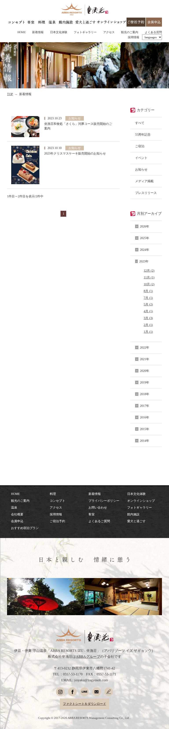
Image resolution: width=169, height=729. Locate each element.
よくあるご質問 (99, 521)
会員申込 (17, 521)
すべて (139, 123)
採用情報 (133, 37)
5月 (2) (148, 304)
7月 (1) (148, 298)
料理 (53, 494)
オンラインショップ (141, 500)
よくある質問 (153, 32)
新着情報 (38, 32)
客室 (91, 514)
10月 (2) (149, 284)
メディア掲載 (144, 181)
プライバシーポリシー (103, 500)
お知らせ (141, 169)
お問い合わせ (97, 507)
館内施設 (133, 514)
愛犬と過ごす (136, 521)
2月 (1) (148, 325)
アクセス (109, 32)
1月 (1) (148, 331)
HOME (21, 32)
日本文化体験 (58, 32)
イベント (141, 158)
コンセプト (57, 500)
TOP (10, 94)
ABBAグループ (88, 656)
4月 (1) (148, 311)
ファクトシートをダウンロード (84, 703)
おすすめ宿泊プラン (25, 528)
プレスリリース (146, 193)
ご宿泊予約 (57, 521)
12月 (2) (149, 270)
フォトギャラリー (85, 32)
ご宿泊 (139, 146)
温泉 (14, 507)
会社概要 (17, 514)
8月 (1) (148, 291)
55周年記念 (143, 134)
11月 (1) (149, 277)
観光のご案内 (129, 32)
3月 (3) (148, 318)
